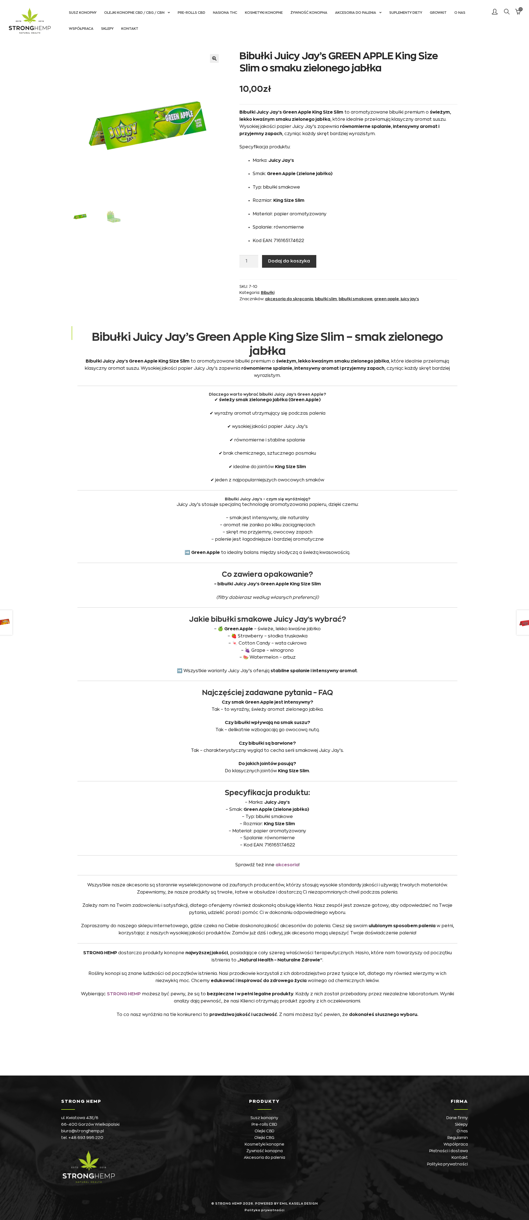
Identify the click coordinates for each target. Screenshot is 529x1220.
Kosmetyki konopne (264, 12)
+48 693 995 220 (85, 1137)
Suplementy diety (405, 12)
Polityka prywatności (447, 1164)
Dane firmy (457, 1118)
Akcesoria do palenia (355, 12)
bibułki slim (326, 299)
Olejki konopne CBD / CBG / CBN (134, 12)
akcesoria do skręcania (289, 299)
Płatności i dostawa (448, 1151)
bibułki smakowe (356, 299)
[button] (214, 58)
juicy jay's (410, 299)
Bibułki (267, 292)
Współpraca (81, 28)
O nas (459, 12)
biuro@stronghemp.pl (82, 1131)
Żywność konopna (308, 12)
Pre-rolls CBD (191, 12)
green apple (386, 299)
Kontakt (129, 28)
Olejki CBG (264, 1137)
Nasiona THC (225, 12)
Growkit (438, 12)
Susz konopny (82, 12)
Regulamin (457, 1137)
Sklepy (107, 28)
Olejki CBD (264, 1131)
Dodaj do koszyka (289, 261)
